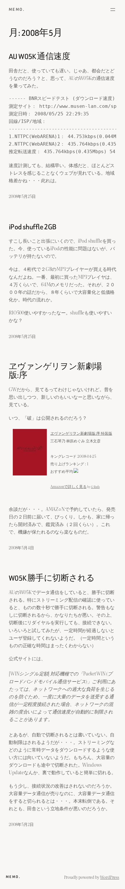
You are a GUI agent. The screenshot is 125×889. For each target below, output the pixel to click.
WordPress (109, 877)
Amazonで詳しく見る (68, 486)
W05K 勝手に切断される (51, 578)
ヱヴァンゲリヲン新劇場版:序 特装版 (81, 433)
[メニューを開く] (112, 9)
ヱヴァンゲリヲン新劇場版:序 (55, 371)
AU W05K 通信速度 (39, 56)
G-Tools (95, 486)
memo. (17, 9)
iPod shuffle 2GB (32, 227)
